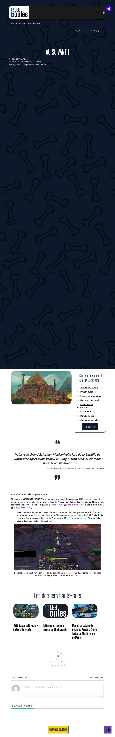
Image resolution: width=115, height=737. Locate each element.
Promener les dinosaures (85, 406)
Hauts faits (27, 23)
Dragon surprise (88, 391)
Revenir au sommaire (58, 729)
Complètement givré (90, 420)
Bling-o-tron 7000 (22, 507)
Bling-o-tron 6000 (94, 504)
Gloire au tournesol (89, 400)
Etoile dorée (97, 515)
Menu (99, 12)
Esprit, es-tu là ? (88, 411)
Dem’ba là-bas (87, 415)
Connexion (98, 677)
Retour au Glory (90, 426)
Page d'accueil (16, 23)
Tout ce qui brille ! (89, 387)
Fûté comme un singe (90, 395)
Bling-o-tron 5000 (75, 504)
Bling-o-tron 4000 (54, 504)
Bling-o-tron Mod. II (61, 518)
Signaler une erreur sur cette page (87, 31)
